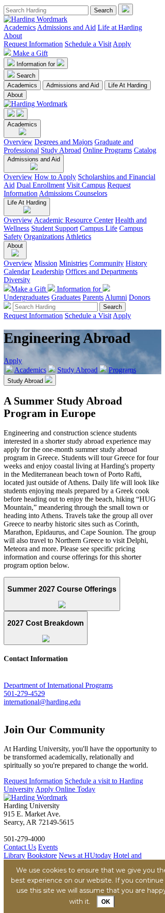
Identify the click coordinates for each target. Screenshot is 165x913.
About (13, 36)
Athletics (78, 236)
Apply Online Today (65, 789)
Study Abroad (61, 150)
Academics (20, 27)
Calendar (17, 271)
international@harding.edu (42, 702)
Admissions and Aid (66, 27)
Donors (139, 297)
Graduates (66, 297)
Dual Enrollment (40, 185)
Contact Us (20, 847)
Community (106, 263)
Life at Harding (120, 27)
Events (48, 847)
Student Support (54, 228)
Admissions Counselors (73, 193)
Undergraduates (27, 297)
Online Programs (107, 150)
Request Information (33, 44)
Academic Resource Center (73, 220)
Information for (36, 64)
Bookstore (42, 855)
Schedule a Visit (88, 44)
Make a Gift (30, 53)
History (136, 263)
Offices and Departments (102, 271)
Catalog (145, 150)
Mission (45, 263)
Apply (122, 44)
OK (105, 901)
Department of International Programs (58, 685)
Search (25, 75)
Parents (93, 297)
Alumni (116, 297)
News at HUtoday (85, 855)
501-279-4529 (24, 693)
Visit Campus (85, 185)
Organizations (44, 236)
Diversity (17, 280)
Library (14, 855)
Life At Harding (127, 85)
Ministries (73, 263)
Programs (122, 370)
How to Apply (55, 177)
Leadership (48, 271)
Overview (18, 142)
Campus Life (98, 228)
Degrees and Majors (63, 142)
